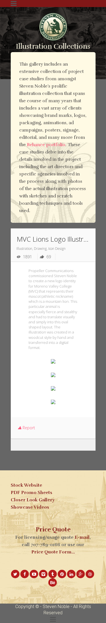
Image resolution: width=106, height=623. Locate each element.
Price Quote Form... (53, 552)
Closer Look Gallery (33, 500)
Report (28, 427)
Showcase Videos (30, 507)
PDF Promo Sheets (31, 492)
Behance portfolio (46, 145)
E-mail (82, 537)
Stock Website (26, 485)
